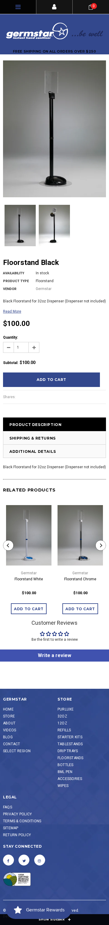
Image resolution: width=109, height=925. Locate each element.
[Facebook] (8, 860)
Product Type (16, 281)
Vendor (9, 289)
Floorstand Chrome (80, 579)
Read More (12, 311)
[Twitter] (23, 860)
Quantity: (10, 337)
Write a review (54, 655)
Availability (13, 273)
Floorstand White (29, 579)
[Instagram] (39, 860)
